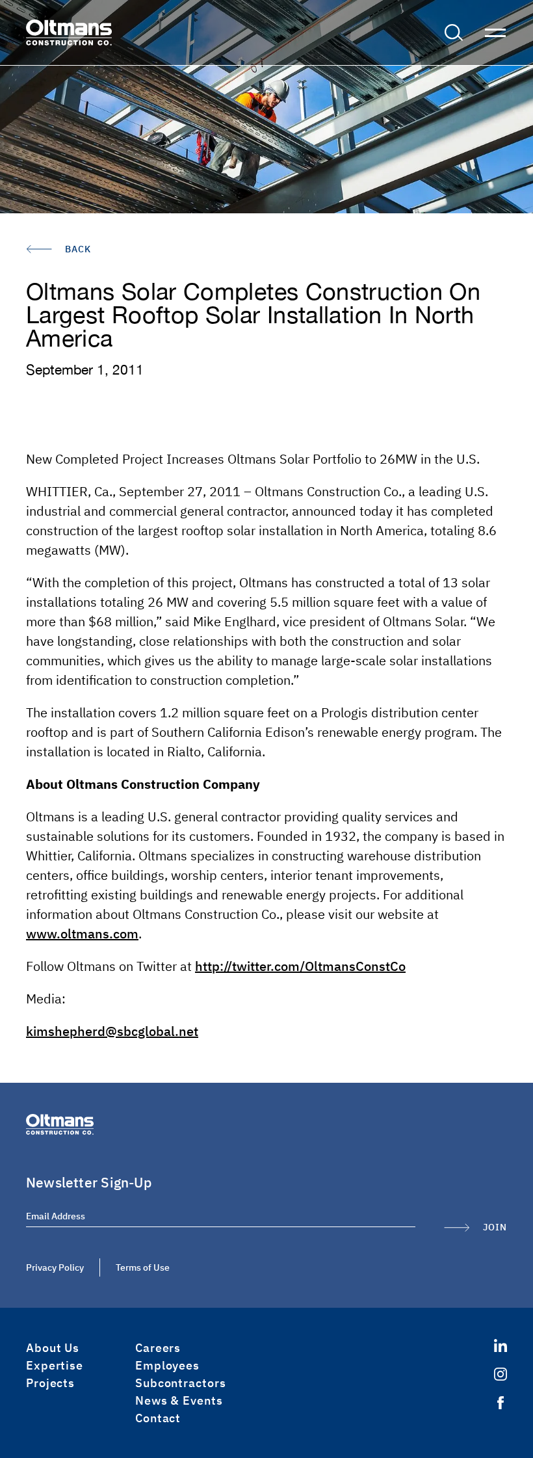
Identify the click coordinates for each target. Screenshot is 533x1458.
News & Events (179, 1400)
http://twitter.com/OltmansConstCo (300, 966)
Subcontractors (180, 1382)
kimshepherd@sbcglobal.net (112, 1031)
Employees (167, 1365)
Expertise (54, 1365)
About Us (52, 1347)
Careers (158, 1347)
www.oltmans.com (82, 933)
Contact (158, 1418)
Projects (50, 1382)
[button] (454, 32)
